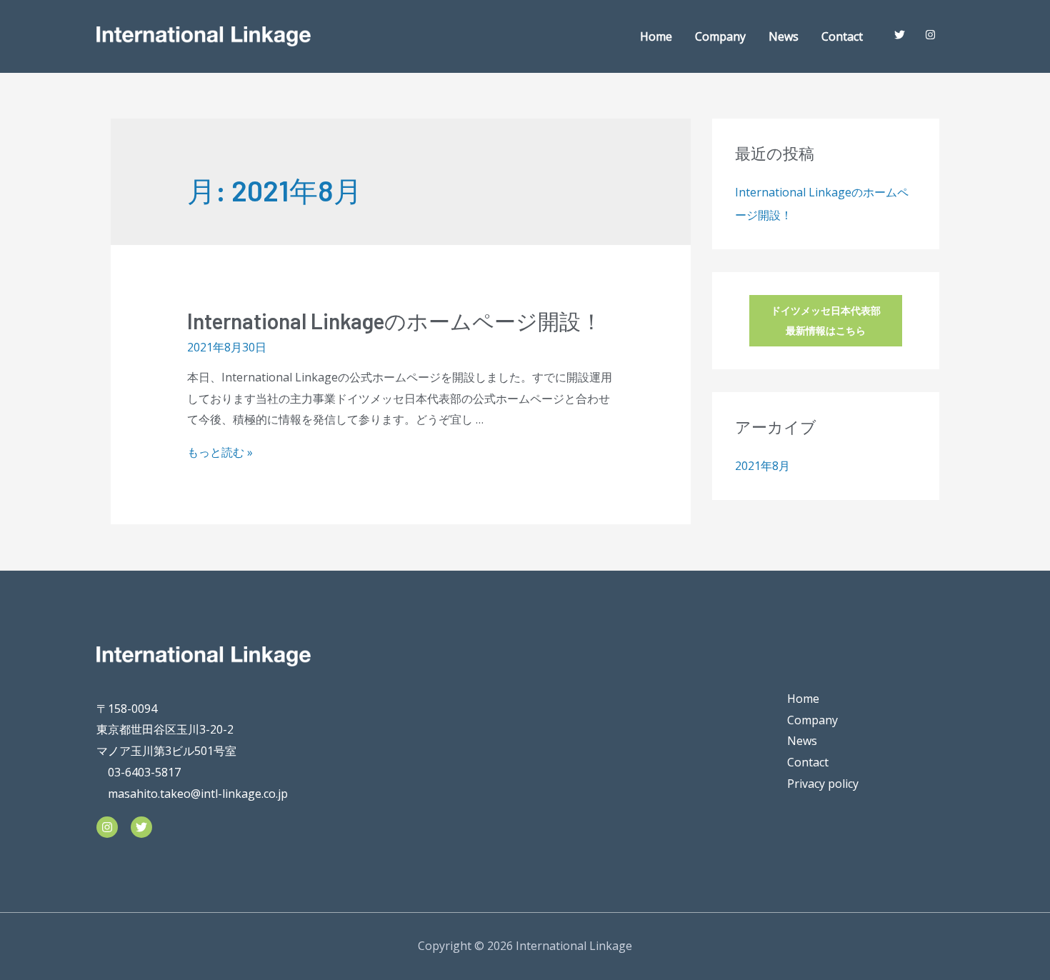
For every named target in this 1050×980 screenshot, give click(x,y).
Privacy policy (823, 783)
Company (720, 36)
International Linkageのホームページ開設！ (394, 321)
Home (656, 36)
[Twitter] (141, 827)
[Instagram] (107, 827)
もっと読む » (220, 452)
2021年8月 (762, 466)
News (784, 36)
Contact (842, 36)
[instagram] (932, 35)
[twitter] (902, 35)
